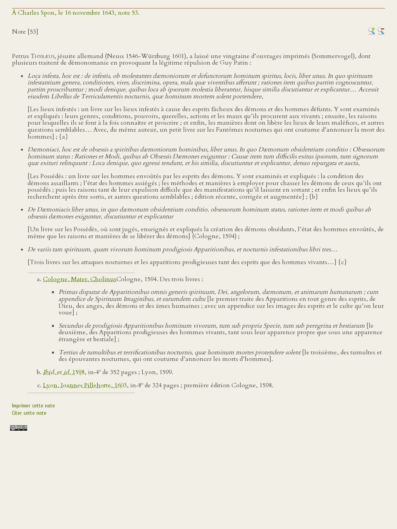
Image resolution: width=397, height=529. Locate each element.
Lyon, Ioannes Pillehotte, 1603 (85, 385)
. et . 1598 (64, 372)
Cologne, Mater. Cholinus (79, 279)
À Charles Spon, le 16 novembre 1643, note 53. (76, 13)
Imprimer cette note (33, 405)
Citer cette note (29, 413)
